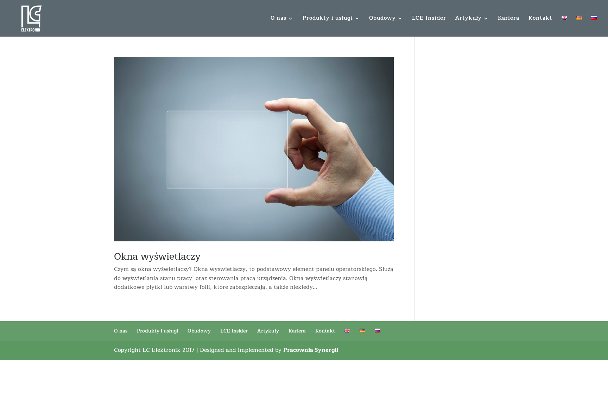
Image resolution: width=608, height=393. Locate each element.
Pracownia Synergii (310, 350)
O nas (278, 19)
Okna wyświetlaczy (157, 257)
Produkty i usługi (328, 19)
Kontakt (540, 19)
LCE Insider (429, 19)
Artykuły (468, 19)
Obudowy (382, 19)
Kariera (508, 19)
